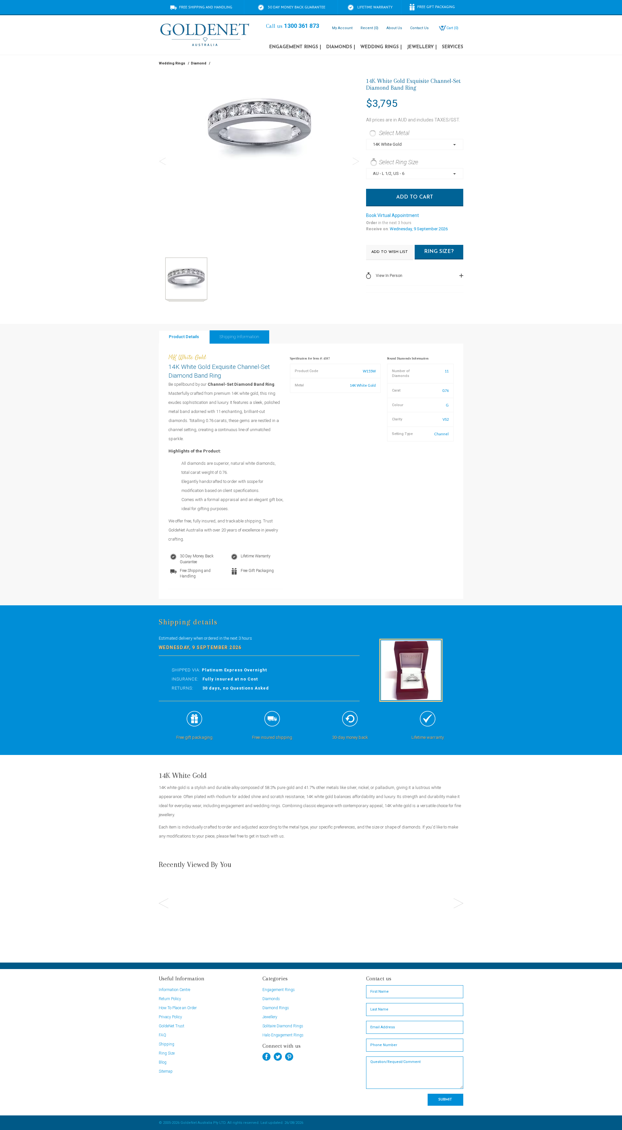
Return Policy (170, 999)
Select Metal (394, 133)
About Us (394, 28)
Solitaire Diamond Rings (282, 1026)
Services (452, 47)
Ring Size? (439, 251)
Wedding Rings (381, 47)
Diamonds (340, 47)
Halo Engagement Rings (283, 1035)
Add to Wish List (389, 252)
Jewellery (422, 47)
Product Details (184, 336)
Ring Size (167, 1053)
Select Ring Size (398, 162)
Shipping (166, 1044)
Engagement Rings (295, 47)
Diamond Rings (275, 1008)
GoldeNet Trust (171, 1026)
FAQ (162, 1035)
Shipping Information (239, 336)
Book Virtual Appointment (392, 215)
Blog (163, 1062)
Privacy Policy (170, 1017)
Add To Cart (414, 197)
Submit (445, 1099)
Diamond (198, 63)
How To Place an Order (178, 1008)
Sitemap (166, 1071)
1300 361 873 (301, 25)
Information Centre (174, 989)
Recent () (369, 28)
